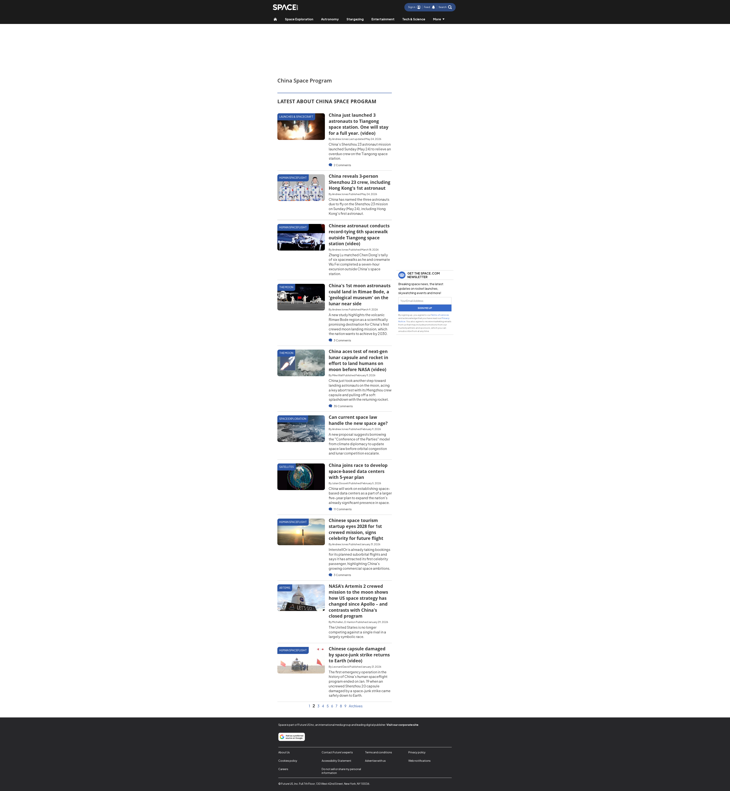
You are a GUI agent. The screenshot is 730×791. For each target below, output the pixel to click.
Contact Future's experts (337, 752)
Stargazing (355, 19)
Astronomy (330, 19)
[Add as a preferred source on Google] (291, 737)
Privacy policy (417, 752)
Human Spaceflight (293, 177)
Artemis (284, 587)
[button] (445, 7)
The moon (286, 287)
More (437, 19)
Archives (356, 706)
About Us (284, 752)
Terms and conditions (378, 752)
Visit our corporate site (402, 724)
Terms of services (440, 314)
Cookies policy (287, 760)
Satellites (286, 466)
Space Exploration (299, 19)
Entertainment (382, 19)
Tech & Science (413, 19)
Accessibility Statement (336, 760)
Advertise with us (375, 760)
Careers (283, 769)
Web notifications (419, 760)
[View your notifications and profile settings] (433, 7)
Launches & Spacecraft (296, 116)
